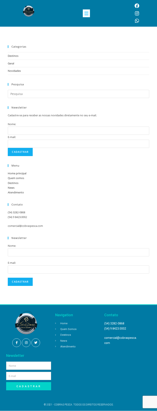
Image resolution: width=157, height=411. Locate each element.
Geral (11, 63)
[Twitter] (35, 342)
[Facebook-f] (16, 342)
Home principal (17, 173)
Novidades (14, 71)
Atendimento (16, 192)
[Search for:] (78, 93)
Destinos (13, 56)
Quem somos (16, 178)
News (11, 188)
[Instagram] (26, 342)
